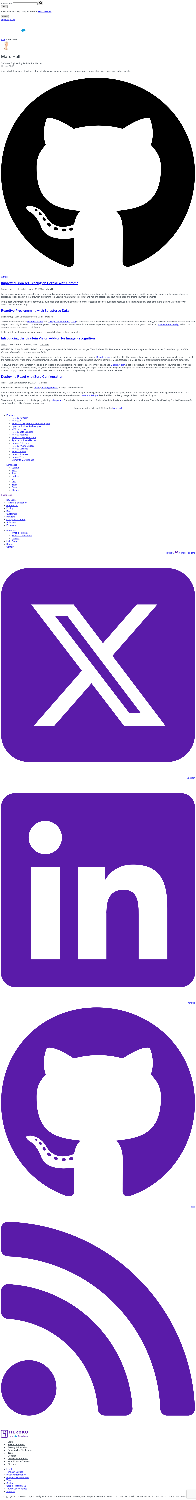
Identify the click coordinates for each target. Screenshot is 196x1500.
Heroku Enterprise (21, 443)
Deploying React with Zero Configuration (32, 377)
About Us (10, 530)
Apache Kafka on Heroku (24, 440)
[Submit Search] (40, 3)
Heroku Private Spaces (23, 446)
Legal (10, 1441)
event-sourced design (168, 324)
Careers (15, 538)
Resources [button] (183, 35)
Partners (10, 516)
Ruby (14, 484)
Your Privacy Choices (19, 1461)
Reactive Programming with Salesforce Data (35, 311)
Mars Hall (50, 289)
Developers (132, 35)
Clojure (15, 490)
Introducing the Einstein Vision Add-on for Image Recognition (48, 338)
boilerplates (57, 400)
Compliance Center (15, 519)
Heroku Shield (19, 451)
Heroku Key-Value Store (24, 437)
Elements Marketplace (23, 460)
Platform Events (35, 321)
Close (4, 7)
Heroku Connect (20, 448)
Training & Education (16, 502)
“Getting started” (49, 387)
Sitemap (12, 1464)
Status (9, 544)
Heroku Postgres (20, 434)
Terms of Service (16, 1444)
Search (5, 17)
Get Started (12, 505)
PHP (14, 481)
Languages (11, 464)
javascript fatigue (89, 395)
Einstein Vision (118, 364)
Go (13, 478)
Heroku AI (17, 420)
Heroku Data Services (22, 432)
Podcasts (11, 525)
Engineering (7, 289)
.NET (14, 470)
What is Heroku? (20, 532)
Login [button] (4, 19)
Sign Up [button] (11, 19)
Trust (10, 1453)
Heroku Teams (19, 457)
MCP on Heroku (19, 429)
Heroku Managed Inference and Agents (31, 423)
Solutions (11, 522)
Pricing (169, 35)
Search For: (6, 3)
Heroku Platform (20, 418)
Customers (152, 35)
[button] (121, 35)
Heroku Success (20, 454)
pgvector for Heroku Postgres (26, 426)
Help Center (12, 541)
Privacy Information (18, 1447)
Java (14, 473)
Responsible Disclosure (20, 1450)
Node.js (15, 476)
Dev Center (11, 500)
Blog (3, 39)
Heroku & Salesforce (22, 535)
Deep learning (103, 357)
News (4, 344)
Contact (10, 546)
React (37, 387)
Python (15, 467)
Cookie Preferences (18, 1458)
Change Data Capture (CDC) (62, 321)
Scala (14, 487)
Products (113, 35)
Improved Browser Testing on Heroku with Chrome (39, 283)
